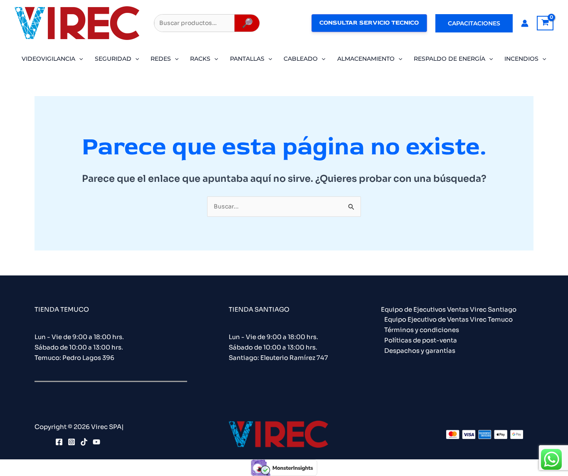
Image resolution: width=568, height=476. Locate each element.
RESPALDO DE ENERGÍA (449, 58)
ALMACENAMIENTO (366, 58)
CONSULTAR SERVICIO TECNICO (369, 23)
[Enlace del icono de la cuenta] (524, 23)
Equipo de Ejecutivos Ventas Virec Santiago (448, 309)
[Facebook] (59, 442)
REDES (161, 58)
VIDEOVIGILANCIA (48, 58)
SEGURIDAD (113, 58)
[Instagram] (71, 442)
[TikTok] (84, 442)
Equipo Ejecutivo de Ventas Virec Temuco (448, 319)
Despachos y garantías (419, 351)
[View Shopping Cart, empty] (545, 23)
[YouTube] (96, 442)
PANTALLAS (247, 58)
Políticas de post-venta (420, 340)
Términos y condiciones (421, 330)
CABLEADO (301, 58)
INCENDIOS (521, 58)
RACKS (200, 58)
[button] (474, 23)
